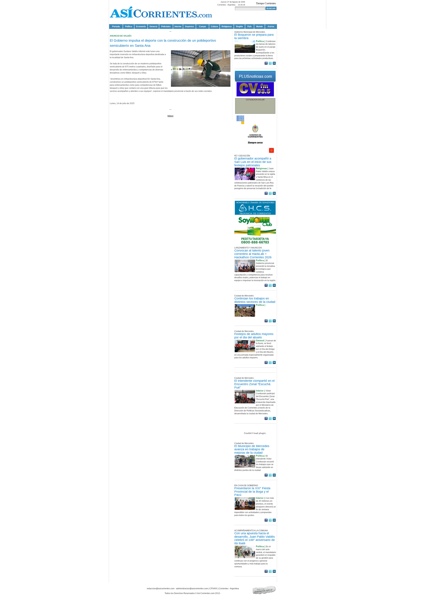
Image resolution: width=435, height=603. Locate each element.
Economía (141, 26)
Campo (202, 26)
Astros (271, 26)
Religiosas (227, 26)
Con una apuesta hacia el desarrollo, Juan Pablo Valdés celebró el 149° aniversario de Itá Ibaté (254, 538)
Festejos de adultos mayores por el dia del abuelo (253, 335)
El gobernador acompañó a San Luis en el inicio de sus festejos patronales (252, 162)
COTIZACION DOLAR (255, 100)
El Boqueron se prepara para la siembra (254, 36)
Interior (178, 26)
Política (128, 26)
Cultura (214, 26)
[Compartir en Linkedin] (274, 64)
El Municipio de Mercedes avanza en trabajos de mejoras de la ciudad (251, 449)
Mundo (259, 26)
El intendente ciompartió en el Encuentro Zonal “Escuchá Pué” (254, 384)
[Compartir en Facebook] (266, 64)
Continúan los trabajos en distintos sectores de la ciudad (254, 300)
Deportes (189, 26)
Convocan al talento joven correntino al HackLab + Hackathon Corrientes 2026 (253, 254)
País (249, 26)
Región (239, 26)
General (153, 26)
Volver (170, 116)
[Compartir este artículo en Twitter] (270, 64)
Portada (116, 26)
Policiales (166, 26)
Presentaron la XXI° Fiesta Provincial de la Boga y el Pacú (252, 492)
